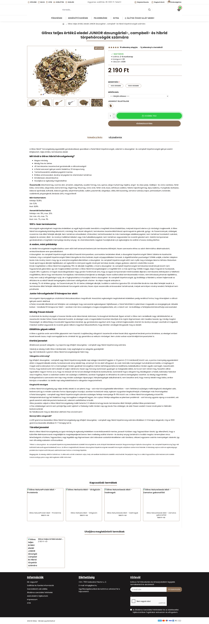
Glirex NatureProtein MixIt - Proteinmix (45, 513)
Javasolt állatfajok (118, 101)
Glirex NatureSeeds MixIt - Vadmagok (122, 513)
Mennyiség (113, 82)
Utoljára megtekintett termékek (105, 531)
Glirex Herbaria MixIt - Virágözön (84, 513)
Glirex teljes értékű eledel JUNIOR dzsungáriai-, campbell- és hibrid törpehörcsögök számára (51, 539)
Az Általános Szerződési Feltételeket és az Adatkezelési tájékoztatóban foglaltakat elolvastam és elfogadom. (156, 611)
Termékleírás (94, 137)
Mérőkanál (113, 92)
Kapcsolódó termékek (103, 482)
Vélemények (115, 137)
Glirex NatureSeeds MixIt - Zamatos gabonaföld (161, 514)
